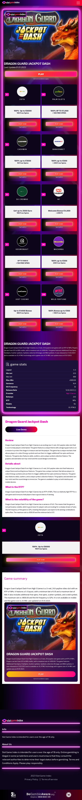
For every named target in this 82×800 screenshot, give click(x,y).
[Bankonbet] (59, 142)
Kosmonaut (22, 249)
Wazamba (59, 249)
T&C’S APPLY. (23, 127)
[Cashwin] (22, 142)
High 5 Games (71, 393)
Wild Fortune (58, 299)
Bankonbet (59, 149)
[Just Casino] (22, 292)
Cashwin (22, 149)
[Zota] (22, 91)
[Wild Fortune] (59, 291)
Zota (22, 99)
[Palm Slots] (59, 92)
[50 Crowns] (22, 191)
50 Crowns (22, 199)
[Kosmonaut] (22, 242)
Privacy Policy (32, 779)
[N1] (59, 191)
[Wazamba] (59, 242)
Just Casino (22, 299)
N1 (59, 199)
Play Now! (23, 124)
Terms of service (49, 779)
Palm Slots (58, 99)
